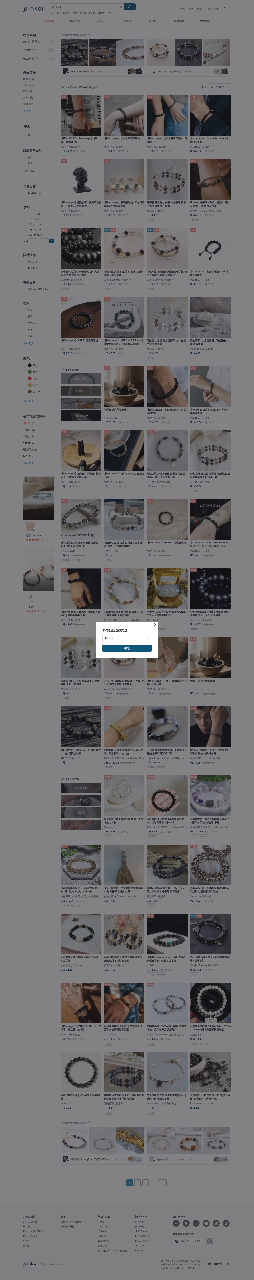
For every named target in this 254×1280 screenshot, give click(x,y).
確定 (127, 648)
